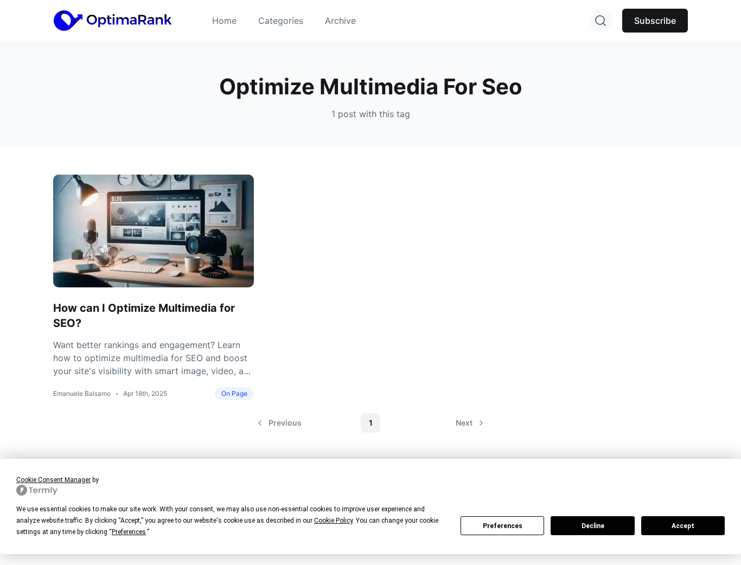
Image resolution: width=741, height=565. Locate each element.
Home (224, 20)
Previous (285, 422)
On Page (234, 393)
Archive (340, 20)
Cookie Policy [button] (333, 520)
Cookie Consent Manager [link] (53, 480)
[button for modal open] (600, 21)
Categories (280, 20)
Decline (593, 526)
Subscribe (655, 20)
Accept (683, 526)
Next (464, 422)
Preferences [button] (129, 532)
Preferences (502, 526)
